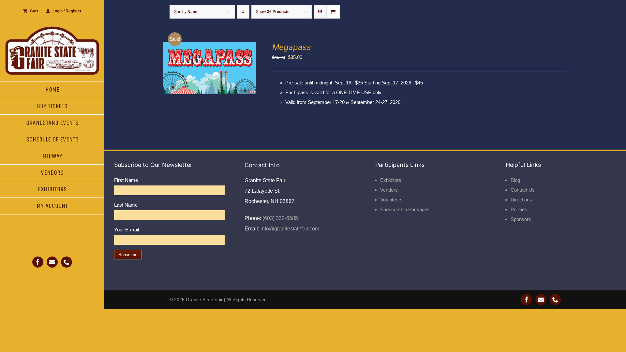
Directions (521, 199)
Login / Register (67, 11)
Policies (519, 209)
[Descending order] (243, 12)
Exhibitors (390, 180)
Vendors (389, 190)
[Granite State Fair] (52, 28)
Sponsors (521, 219)
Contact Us (523, 190)
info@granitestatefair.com (289, 228)
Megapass (291, 47)
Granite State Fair (204, 299)
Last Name (126, 205)
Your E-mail (126, 229)
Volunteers (391, 199)
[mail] (52, 262)
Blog (515, 180)
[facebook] (37, 262)
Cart (34, 11)
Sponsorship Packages (405, 209)
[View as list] (333, 12)
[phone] (66, 262)
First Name (126, 180)
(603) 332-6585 (279, 218)
